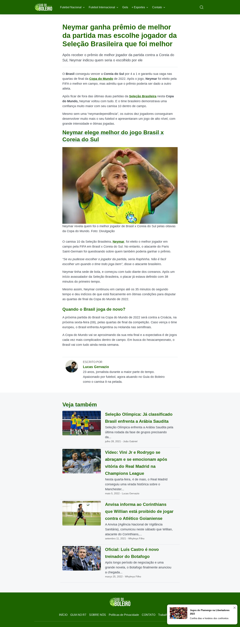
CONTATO (148, 614)
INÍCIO (63, 614)
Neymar (118, 241)
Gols (125, 7)
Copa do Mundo (101, 78)
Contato (157, 7)
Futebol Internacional (102, 7)
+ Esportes (138, 7)
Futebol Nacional (71, 7)
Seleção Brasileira (142, 96)
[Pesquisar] (201, 7)
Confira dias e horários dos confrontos (209, 618)
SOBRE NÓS (97, 614)
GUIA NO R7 (78, 614)
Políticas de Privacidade (124, 614)
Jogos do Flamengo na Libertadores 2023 (209, 612)
